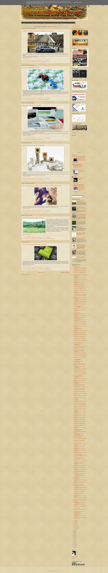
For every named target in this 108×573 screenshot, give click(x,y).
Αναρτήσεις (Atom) (27, 274)
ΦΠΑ (42, 139)
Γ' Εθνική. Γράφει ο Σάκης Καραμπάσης (79, 384)
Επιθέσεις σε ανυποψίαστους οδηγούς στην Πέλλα (80, 201)
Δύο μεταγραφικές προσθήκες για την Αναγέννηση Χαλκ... (79, 458)
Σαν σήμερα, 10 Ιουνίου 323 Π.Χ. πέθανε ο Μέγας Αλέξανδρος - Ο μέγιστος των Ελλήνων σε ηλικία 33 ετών (81, 208)
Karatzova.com (75, 169)
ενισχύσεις (40, 238)
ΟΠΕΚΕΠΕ (39, 99)
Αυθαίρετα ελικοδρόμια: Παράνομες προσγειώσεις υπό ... (78, 328)
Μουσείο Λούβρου (36, 61)
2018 (73, 539)
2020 (73, 536)
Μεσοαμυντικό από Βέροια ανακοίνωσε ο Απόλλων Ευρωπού (79, 512)
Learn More (76, 2)
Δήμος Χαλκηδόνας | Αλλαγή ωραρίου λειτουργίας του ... (79, 351)
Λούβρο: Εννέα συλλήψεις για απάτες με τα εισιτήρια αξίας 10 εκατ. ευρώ (38, 31)
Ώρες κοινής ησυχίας (76, 312)
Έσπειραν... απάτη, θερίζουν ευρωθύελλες (31, 67)
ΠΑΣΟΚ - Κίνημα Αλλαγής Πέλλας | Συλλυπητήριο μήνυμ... (78, 306)
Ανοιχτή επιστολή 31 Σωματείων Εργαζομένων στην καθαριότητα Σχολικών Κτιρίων (81, 233)
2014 (73, 544)
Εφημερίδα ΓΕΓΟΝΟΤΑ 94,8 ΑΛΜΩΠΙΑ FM (79, 156)
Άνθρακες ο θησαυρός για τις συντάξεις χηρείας (80, 294)
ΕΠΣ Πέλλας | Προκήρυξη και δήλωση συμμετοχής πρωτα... (79, 286)
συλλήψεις (44, 61)
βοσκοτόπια (37, 238)
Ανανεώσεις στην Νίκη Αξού (77, 442)
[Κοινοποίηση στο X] (46, 60)
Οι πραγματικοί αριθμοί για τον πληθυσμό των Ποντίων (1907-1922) (81, 258)
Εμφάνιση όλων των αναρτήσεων (52, 26)
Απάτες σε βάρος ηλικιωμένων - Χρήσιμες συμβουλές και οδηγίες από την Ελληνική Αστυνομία (42, 185)
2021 (73, 535)
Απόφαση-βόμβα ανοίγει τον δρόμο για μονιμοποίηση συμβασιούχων (81, 251)
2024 (73, 531)
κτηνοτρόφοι (47, 238)
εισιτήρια (32, 61)
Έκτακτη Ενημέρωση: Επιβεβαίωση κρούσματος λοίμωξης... (78, 430)
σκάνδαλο (43, 99)
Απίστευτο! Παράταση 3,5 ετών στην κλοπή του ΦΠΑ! (33, 145)
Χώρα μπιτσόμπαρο (76, 399)
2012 (73, 547)
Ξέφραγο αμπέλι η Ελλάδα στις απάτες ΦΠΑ (32, 105)
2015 (73, 543)
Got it (80, 2)
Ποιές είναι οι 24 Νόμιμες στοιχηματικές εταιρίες (80, 227)
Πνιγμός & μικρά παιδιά (77, 508)
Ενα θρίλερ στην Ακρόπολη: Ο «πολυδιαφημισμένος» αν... (78, 359)
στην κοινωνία (41, 61)
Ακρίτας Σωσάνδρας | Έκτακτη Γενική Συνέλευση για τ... (79, 514)
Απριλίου (75, 524)
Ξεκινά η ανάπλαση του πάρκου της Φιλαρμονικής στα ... (78, 361)
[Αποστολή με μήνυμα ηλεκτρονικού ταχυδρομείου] (44, 60)
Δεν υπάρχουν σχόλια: (39, 60)
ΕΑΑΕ (32, 179)
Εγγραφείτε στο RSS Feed (75, 26)
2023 (73, 532)
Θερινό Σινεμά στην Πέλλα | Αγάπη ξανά (79, 349)
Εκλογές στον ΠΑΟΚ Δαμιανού (78, 454)
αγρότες (26, 99)
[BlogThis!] (45, 60)
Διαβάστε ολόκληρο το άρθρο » (27, 95)
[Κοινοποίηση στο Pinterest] (48, 60)
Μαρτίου (75, 525)
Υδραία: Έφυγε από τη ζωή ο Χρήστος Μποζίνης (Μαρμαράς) (81, 179)
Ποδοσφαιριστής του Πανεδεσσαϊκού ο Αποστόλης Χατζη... (79, 318)
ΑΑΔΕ (25, 139)
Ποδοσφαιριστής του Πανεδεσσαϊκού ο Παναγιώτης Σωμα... (79, 344)
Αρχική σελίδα (29, 61)
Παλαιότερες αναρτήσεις (65, 272)
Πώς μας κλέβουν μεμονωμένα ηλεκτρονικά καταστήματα (35, 244)
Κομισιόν (34, 179)
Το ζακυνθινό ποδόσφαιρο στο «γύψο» (79, 342)
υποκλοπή (41, 179)
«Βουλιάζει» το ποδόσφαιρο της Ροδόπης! (79, 403)
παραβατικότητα (35, 139)
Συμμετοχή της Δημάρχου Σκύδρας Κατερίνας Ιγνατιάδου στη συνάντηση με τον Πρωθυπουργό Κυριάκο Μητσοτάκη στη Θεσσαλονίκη (82, 159)
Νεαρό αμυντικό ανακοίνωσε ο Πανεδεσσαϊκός (80, 274)
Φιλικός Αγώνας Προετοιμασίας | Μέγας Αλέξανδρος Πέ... (79, 314)
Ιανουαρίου (75, 528)
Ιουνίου (75, 521)
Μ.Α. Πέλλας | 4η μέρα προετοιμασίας (79, 363)
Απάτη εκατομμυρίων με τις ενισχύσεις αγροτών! (33, 217)
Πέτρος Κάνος (75, 556)
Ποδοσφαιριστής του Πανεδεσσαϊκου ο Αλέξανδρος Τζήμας (79, 434)
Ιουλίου (75, 520)
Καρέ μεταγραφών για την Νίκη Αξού (78, 435)
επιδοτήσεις (36, 99)
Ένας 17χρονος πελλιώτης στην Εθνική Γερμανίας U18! (81, 238)
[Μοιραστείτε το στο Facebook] (47, 60)
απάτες (26, 61)
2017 (73, 540)
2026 (73, 265)
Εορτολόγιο (79, 152)
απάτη (30, 238)
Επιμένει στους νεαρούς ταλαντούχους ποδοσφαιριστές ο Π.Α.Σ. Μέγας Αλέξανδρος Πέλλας (81, 245)
